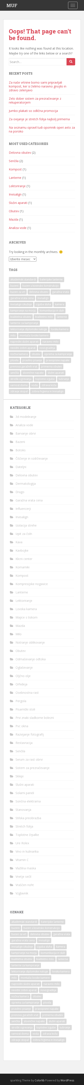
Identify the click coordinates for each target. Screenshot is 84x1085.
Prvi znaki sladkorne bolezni (35, 718)
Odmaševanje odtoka (31, 659)
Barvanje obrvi (26, 433)
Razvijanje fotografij (30, 734)
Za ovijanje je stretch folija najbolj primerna (39, 119)
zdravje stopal (19, 391)
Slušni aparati (18, 203)
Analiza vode (17, 228)
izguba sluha (43, 304)
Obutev (14, 211)
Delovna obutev (20, 152)
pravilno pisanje (32, 360)
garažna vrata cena (22, 298)
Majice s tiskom (26, 617)
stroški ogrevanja (20, 379)
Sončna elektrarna (28, 801)
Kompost (15, 169)
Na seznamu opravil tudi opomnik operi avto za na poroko (42, 129)
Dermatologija (26, 484)
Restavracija (24, 743)
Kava (19, 542)
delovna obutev (38, 292)
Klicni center (24, 559)
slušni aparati (56, 373)
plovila (14, 360)
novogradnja (47, 348)
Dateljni (21, 467)
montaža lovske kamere (34, 335)
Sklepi (19, 776)
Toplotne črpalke (27, 835)
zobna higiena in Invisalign (48, 391)
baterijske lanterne (51, 279)
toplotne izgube (45, 379)
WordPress (67, 1080)
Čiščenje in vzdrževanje (32, 458)
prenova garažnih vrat (23, 366)
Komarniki (23, 567)
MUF (11, 5)
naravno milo (50, 341)
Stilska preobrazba (28, 818)
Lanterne (15, 178)
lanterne (62, 317)
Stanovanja (23, 810)
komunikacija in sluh (52, 310)
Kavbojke (22, 550)
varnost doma (19, 385)
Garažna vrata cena (29, 500)
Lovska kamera (26, 609)
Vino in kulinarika (27, 851)
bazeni (14, 285)
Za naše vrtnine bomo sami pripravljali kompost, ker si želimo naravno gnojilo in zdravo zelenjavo (37, 86)
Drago (20, 492)
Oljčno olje (23, 676)
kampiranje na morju (23, 310)
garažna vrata (60, 292)
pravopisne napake (58, 360)
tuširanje (64, 379)
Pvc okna (22, 726)
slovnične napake (33, 373)
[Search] (71, 61)
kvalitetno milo (44, 317)
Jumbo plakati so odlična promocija (33, 111)
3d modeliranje (26, 417)
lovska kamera (59, 329)
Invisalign (15, 194)
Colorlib (40, 1080)
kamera (59, 304)
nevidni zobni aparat (23, 348)
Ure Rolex (22, 843)
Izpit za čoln (24, 534)
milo (13, 335)
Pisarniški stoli (25, 709)
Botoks (21, 450)
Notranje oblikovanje (30, 642)
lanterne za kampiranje (24, 323)
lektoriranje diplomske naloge (28, 329)
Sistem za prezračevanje (33, 768)
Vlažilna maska (26, 868)
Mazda (13, 219)
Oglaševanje (24, 667)
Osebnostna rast (27, 693)
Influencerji (23, 509)
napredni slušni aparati (24, 341)
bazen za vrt (17, 292)
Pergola (21, 701)
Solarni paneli (25, 793)
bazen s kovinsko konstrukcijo (40, 285)
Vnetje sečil (23, 876)
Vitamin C (22, 860)
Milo (19, 634)
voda (34, 385)
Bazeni (20, 442)
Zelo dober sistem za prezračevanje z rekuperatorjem (35, 100)
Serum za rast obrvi (29, 759)
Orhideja (21, 684)
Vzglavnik (22, 893)
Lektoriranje (17, 186)
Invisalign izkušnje (21, 304)
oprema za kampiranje (58, 354)
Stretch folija (24, 826)
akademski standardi (23, 279)
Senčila (14, 161)
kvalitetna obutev (20, 317)
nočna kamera (19, 354)
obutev (36, 354)
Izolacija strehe (26, 525)
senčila (14, 373)
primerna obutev (51, 366)
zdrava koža (49, 385)
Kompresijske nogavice (32, 584)
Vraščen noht (25, 885)
